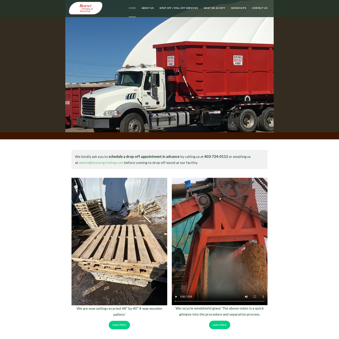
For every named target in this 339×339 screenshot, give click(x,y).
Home (132, 8)
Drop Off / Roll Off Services (179, 8)
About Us (148, 8)
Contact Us (259, 8)
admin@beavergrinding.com (101, 162)
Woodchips (238, 8)
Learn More (103, 46)
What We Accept (214, 8)
